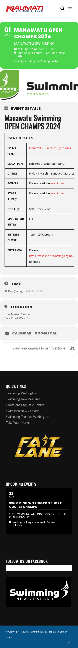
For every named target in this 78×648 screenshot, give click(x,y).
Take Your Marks (18, 422)
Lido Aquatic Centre (17, 314)
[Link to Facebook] (69, 642)
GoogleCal (46, 333)
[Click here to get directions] (72, 348)
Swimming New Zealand (23, 399)
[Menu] (70, 8)
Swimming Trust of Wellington (27, 417)
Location (21, 307)
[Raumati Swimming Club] (32, 8)
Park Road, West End (18, 318)
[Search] (60, 8)
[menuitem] (60, 8)
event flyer (57, 183)
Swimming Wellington (21, 393)
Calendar (21, 333)
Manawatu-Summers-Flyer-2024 (50, 148)
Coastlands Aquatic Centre (25, 405)
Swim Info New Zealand (22, 411)
